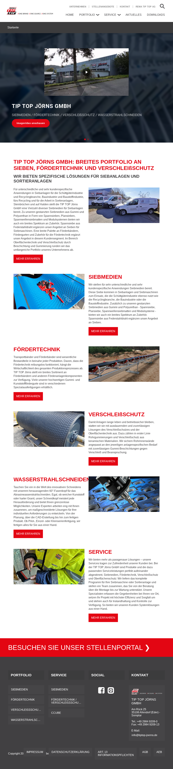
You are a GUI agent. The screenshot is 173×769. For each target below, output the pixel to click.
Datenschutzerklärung (70, 752)
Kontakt (125, 6)
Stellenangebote (103, 6)
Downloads (156, 14)
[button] (31, 123)
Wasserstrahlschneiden (27, 719)
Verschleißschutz (26, 709)
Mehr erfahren (28, 258)
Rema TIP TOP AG (145, 6)
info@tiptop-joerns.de (144, 735)
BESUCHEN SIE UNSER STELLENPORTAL (76, 647)
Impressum (35, 752)
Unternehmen (77, 6)
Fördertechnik (23, 699)
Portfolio (87, 14)
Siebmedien (19, 689)
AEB (159, 752)
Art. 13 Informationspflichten (116, 753)
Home (70, 14)
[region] (86, 88)
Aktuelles (134, 14)
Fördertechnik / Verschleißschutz (66, 701)
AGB (145, 752)
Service (110, 14)
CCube (56, 712)
